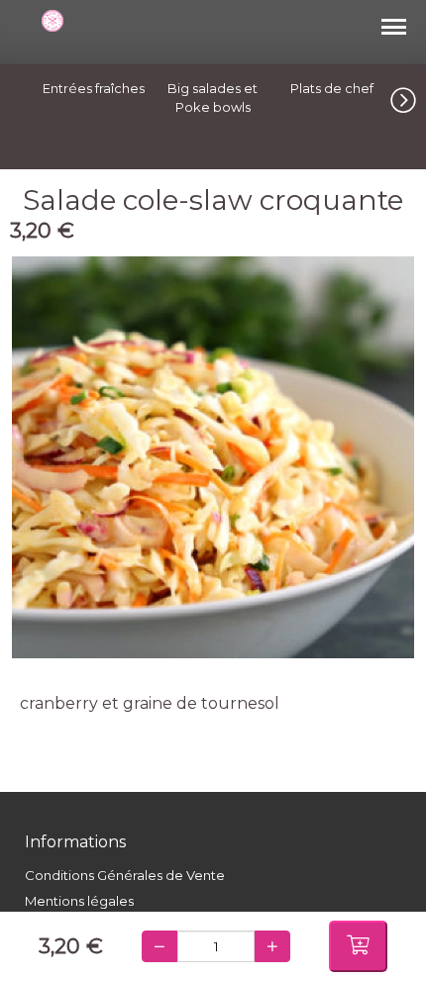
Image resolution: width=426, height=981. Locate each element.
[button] (408, 96)
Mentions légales (79, 901)
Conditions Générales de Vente (125, 875)
